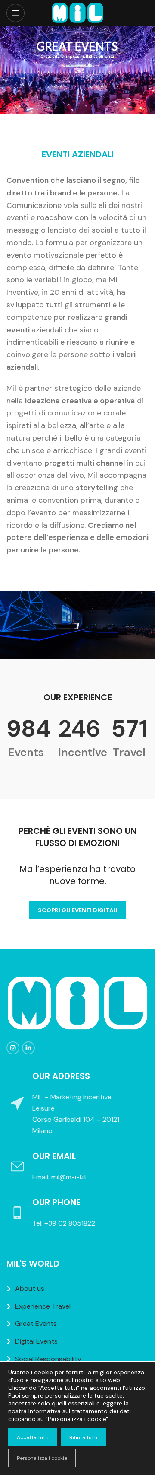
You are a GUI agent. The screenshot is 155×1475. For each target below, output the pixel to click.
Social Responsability (48, 1358)
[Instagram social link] (12, 1047)
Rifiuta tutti (83, 1437)
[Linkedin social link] (28, 1047)
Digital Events (36, 1341)
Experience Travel (43, 1306)
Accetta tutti (33, 1437)
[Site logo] (77, 12)
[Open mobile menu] (15, 13)
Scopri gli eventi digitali (78, 910)
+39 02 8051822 (69, 1223)
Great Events (36, 1323)
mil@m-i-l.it (69, 1176)
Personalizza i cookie (42, 1458)
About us (29, 1288)
